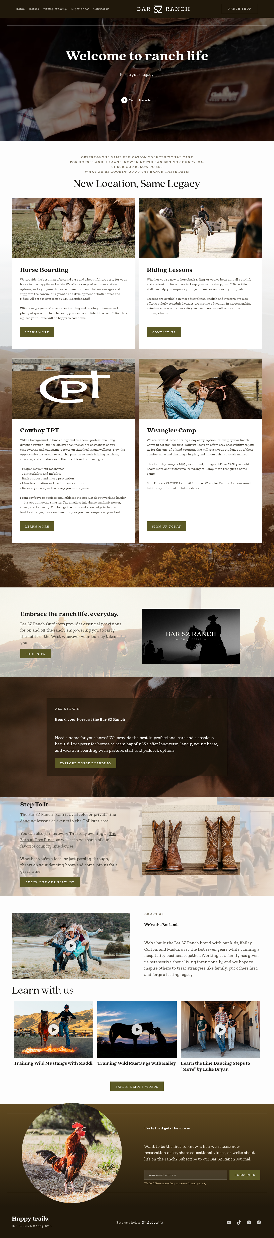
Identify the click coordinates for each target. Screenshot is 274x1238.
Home (20, 9)
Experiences (80, 9)
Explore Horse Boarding (85, 763)
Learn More (37, 332)
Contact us (101, 9)
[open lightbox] (73, 228)
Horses (34, 9)
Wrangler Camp (55, 9)
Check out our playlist (50, 882)
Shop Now (35, 654)
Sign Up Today (166, 526)
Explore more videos (137, 1087)
